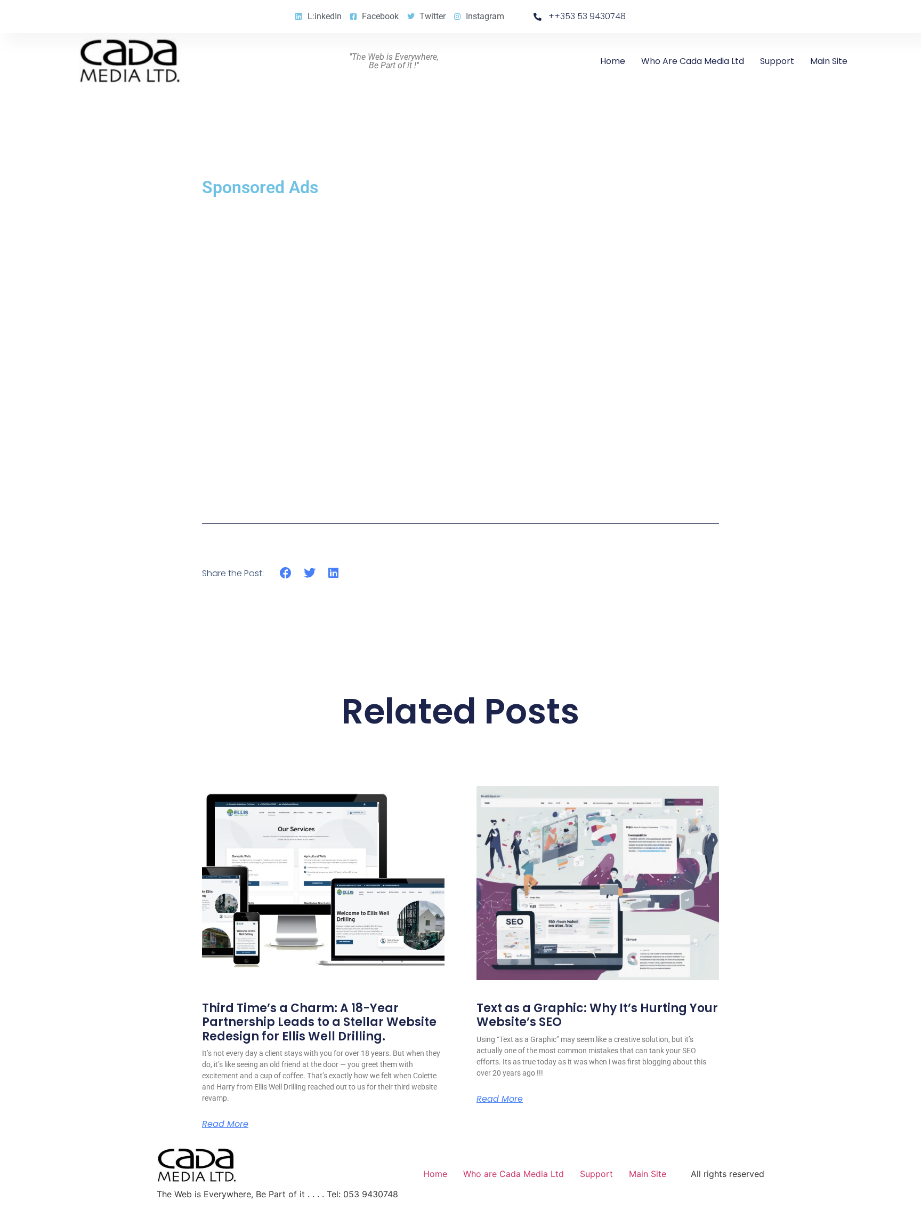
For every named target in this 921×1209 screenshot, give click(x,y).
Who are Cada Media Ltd (692, 61)
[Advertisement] (460, 351)
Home (612, 61)
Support (777, 61)
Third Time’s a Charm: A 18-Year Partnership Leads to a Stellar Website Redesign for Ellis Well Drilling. (319, 1022)
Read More (225, 1124)
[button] (286, 573)
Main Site (828, 61)
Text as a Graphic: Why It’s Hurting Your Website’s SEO (597, 1015)
